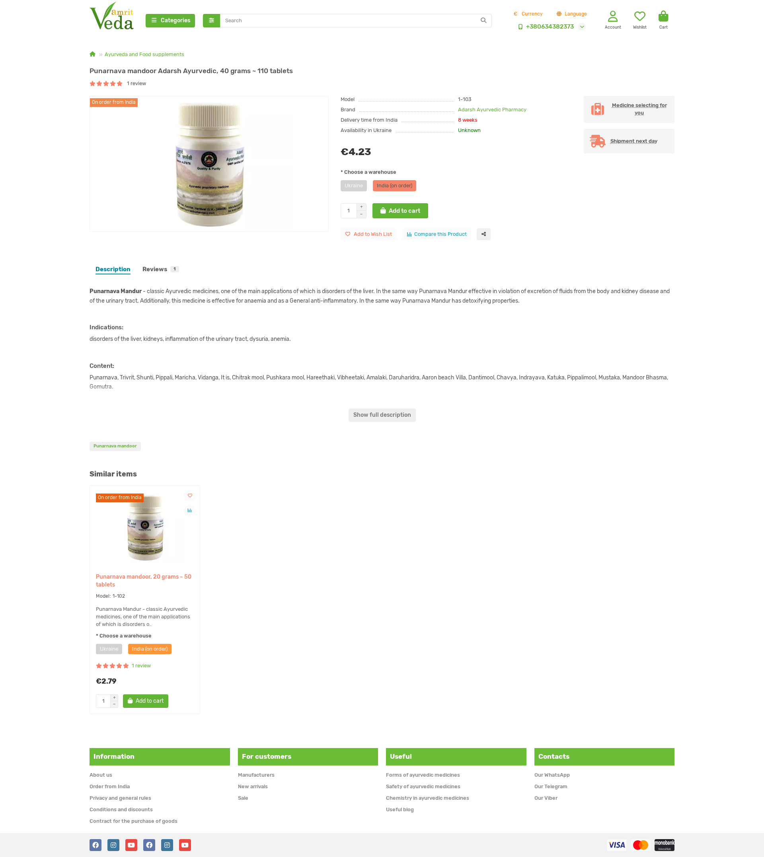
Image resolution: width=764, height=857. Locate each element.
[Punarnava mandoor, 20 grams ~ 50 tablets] (145, 527)
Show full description (382, 415)
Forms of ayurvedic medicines (423, 775)
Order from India (110, 786)
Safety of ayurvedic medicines (423, 786)
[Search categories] (211, 20)
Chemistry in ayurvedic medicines (427, 798)
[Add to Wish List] (190, 495)
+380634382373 (550, 26)
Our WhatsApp (552, 775)
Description (113, 269)
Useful (401, 756)
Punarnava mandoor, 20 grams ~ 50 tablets (143, 580)
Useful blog (400, 809)
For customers (266, 756)
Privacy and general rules (120, 798)
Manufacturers (256, 775)
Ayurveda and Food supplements (144, 54)
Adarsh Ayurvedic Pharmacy (492, 110)
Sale (243, 798)
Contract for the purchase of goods (133, 821)
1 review (134, 83)
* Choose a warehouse (368, 172)
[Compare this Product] (190, 511)
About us (101, 775)
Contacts (553, 756)
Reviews (159, 269)
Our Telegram (550, 786)
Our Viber (545, 798)
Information (114, 756)
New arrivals (253, 786)
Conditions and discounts (121, 809)
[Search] (483, 20)
